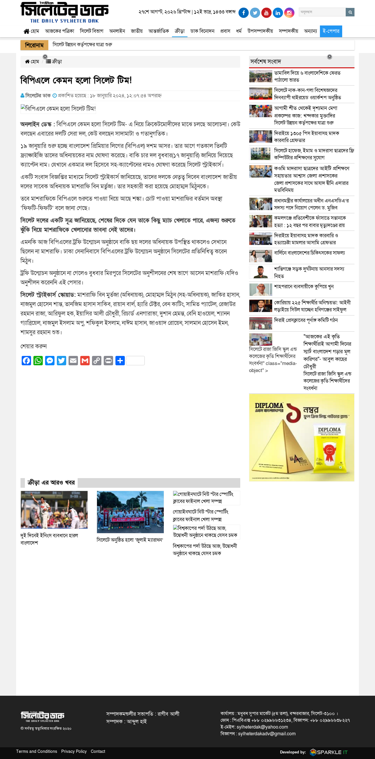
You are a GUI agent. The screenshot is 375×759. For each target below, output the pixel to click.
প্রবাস (225, 31)
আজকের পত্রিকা (59, 31)
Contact (98, 751)
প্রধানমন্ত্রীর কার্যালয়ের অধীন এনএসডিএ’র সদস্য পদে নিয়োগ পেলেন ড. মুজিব (311, 204)
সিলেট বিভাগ (91, 31)
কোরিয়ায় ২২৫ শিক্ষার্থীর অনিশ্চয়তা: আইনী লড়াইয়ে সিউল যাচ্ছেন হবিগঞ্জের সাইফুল (312, 306)
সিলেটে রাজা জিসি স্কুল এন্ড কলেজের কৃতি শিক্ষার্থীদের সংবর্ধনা (327, 362)
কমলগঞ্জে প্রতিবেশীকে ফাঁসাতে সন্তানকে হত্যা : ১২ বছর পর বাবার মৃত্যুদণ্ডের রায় (310, 221)
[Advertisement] (130, 427)
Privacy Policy (74, 751)
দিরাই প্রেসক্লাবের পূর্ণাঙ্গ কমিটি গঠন (306, 320)
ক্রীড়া (180, 31)
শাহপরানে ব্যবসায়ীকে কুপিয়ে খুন (304, 286)
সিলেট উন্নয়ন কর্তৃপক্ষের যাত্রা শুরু (305, 115)
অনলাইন (117, 31)
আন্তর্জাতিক (159, 31)
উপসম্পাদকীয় (260, 31)
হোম (34, 31)
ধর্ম (239, 31)
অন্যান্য (310, 31)
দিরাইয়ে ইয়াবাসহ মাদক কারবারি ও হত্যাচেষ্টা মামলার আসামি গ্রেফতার (306, 239)
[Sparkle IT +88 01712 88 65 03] (327, 752)
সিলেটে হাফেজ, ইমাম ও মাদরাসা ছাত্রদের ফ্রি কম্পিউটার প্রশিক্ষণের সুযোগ (314, 154)
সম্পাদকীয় (288, 31)
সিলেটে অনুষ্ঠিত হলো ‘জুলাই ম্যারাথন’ (130, 540)
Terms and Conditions (36, 751)
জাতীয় (137, 31)
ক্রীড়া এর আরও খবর (51, 483)
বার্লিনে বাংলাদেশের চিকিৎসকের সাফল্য (309, 253)
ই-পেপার (331, 31)
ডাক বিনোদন (202, 31)
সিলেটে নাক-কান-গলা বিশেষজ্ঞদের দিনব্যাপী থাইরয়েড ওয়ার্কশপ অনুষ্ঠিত (307, 94)
